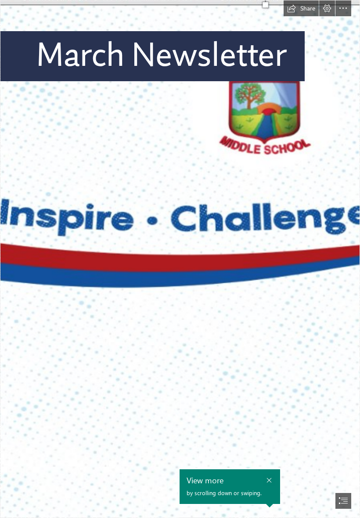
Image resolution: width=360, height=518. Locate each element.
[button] (301, 8)
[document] (180, 259)
